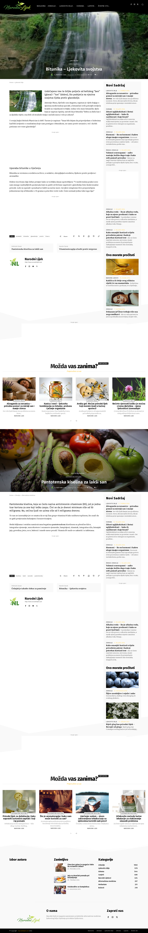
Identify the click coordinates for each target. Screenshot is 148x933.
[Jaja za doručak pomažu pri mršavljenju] (60, 878)
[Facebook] (131, 4)
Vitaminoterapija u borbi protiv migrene (78, 249)
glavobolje (34, 236)
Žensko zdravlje (112, 150)
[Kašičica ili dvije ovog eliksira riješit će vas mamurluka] (122, 267)
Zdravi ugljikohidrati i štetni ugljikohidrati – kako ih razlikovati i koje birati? (119, 114)
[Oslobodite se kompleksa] (60, 890)
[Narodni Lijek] (52, 74)
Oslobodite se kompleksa (78, 887)
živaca (48, 236)
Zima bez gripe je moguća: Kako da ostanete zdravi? (80, 866)
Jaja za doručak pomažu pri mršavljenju (78, 877)
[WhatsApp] (89, 236)
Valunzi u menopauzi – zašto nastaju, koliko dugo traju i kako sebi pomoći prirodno (121, 155)
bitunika (26, 236)
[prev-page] (71, 421)
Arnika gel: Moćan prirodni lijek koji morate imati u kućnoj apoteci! (92, 406)
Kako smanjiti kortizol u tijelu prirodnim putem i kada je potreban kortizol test (120, 235)
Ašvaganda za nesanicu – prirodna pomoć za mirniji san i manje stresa (122, 96)
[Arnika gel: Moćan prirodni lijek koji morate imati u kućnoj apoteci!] (92, 389)
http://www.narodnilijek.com (33, 262)
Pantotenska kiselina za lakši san (27, 249)
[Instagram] (134, 4)
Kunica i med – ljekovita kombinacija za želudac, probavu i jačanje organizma (56, 406)
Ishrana (109, 109)
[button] (142, 4)
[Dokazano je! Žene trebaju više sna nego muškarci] (122, 298)
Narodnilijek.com (23, 931)
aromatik (19, 236)
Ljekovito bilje (74, 60)
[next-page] (76, 421)
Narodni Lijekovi (112, 278)
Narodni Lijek (61, 74)
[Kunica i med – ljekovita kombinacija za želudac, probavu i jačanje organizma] (55, 389)
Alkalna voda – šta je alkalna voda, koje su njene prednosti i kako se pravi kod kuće (122, 214)
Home (11, 82)
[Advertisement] (55, 148)
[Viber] (94, 236)
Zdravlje (109, 132)
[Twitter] (138, 4)
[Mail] (33, 266)
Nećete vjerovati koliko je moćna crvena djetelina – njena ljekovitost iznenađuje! (128, 406)
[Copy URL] (99, 236)
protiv (42, 236)
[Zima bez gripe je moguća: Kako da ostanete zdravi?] (60, 867)
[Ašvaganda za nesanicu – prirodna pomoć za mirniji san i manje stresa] (19, 389)
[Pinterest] (84, 236)
